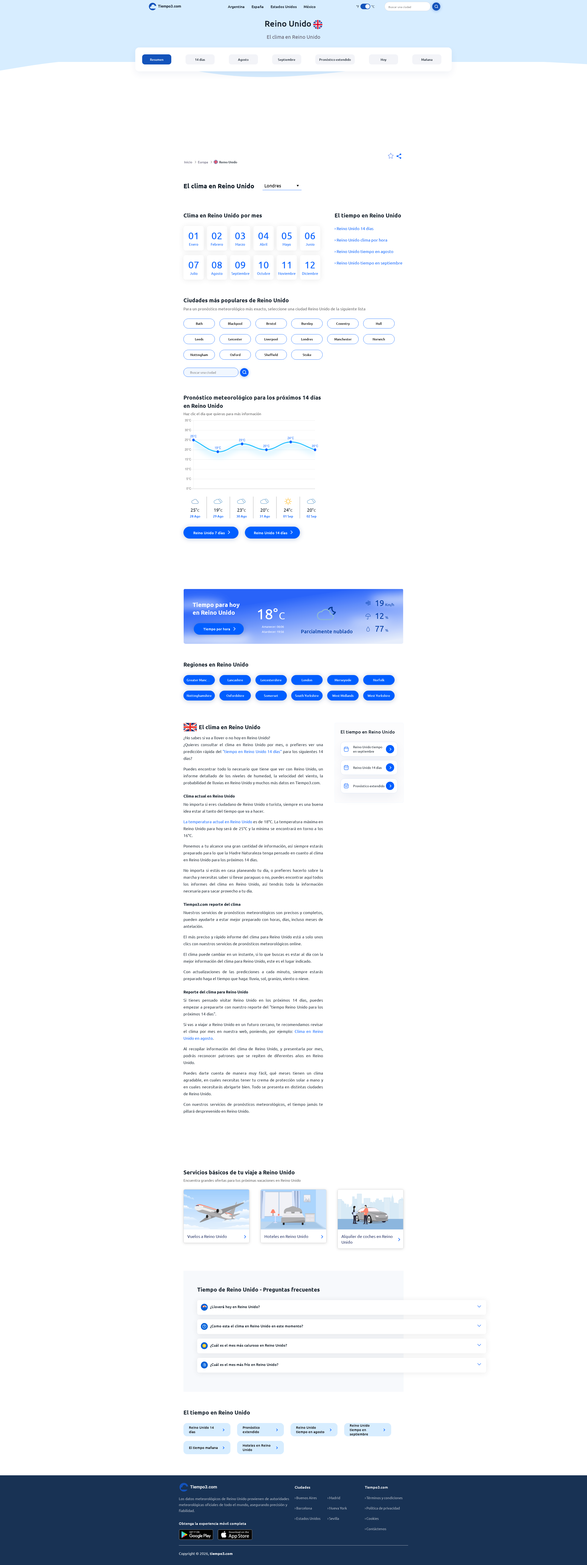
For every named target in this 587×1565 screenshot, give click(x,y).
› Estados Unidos (308, 1518)
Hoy (383, 59)
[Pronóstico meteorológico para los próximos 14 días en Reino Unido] (253, 458)
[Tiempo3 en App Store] (235, 1534)
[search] (436, 7)
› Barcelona (303, 1508)
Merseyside (343, 680)
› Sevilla (333, 1518)
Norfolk (379, 680)
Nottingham (199, 355)
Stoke (307, 355)
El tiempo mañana (203, 1447)
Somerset (271, 695)
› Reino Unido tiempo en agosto (364, 251)
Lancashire (235, 680)
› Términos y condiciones (384, 1498)
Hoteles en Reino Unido (257, 1447)
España (258, 6)
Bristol (271, 323)
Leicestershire (271, 680)
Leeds (199, 339)
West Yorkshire (379, 695)
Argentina (236, 6)
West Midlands (343, 695)
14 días (200, 59)
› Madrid (333, 1498)
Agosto (243, 59)
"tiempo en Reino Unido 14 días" (252, 751)
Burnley (307, 323)
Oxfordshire (235, 695)
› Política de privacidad (382, 1508)
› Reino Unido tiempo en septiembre (368, 262)
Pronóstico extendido (335, 59)
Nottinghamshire (199, 695)
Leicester (235, 339)
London (307, 680)
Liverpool (271, 339)
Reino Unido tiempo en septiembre (360, 1429)
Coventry (343, 323)
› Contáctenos (375, 1528)
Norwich (379, 339)
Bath (199, 323)
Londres (307, 339)
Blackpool (235, 323)
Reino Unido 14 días (201, 1429)
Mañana (426, 59)
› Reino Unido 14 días (354, 228)
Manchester (343, 339)
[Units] (365, 6)
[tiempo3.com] (167, 6)
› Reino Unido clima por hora (361, 239)
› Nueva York (337, 1508)
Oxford (235, 355)
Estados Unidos (284, 6)
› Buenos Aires (306, 1498)
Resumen (156, 59)
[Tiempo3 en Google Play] (196, 1534)
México (310, 6)
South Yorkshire (307, 695)
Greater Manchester (201, 680)
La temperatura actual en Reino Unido (217, 821)
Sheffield (271, 355)
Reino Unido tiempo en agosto (310, 1429)
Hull (379, 323)
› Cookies (372, 1518)
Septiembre (286, 59)
